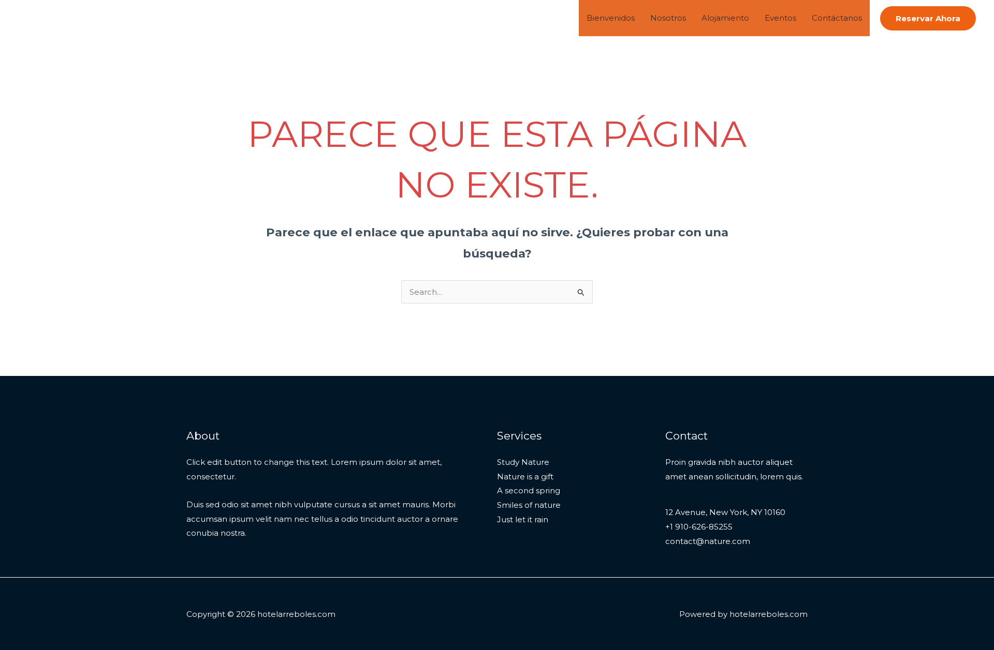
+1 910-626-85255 (699, 527)
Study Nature (523, 462)
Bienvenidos (611, 18)
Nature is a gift (525, 476)
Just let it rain (522, 519)
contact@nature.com (707, 541)
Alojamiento (725, 18)
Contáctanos (837, 18)
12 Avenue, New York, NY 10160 (725, 512)
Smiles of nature (529, 505)
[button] (928, 18)
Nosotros (668, 18)
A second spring (528, 490)
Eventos (780, 18)
